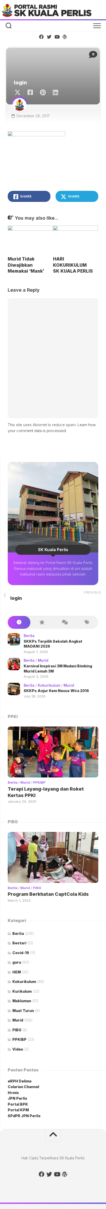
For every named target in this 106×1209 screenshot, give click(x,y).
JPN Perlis (17, 1098)
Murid (43, 660)
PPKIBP (39, 782)
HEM (16, 972)
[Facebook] (41, 37)
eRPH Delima (19, 1081)
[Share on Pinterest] (42, 92)
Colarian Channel (23, 1087)
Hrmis (14, 1092)
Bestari (19, 943)
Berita (29, 635)
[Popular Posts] (41, 622)
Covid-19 (20, 953)
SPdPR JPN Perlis (24, 1116)
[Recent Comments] (64, 622)
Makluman (21, 1001)
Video (17, 1049)
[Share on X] (19, 92)
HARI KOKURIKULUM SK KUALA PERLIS (73, 265)
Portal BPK (18, 1104)
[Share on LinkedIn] (55, 92)
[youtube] (57, 37)
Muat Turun (23, 1010)
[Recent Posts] (19, 622)
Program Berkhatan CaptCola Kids (48, 894)
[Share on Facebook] (30, 92)
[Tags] (87, 622)
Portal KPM (18, 1110)
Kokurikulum (49, 685)
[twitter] (49, 37)
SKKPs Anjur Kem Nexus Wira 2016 (56, 690)
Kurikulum (22, 991)
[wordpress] (64, 37)
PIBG (37, 888)
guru (16, 962)
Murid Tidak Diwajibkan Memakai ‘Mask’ (26, 265)
